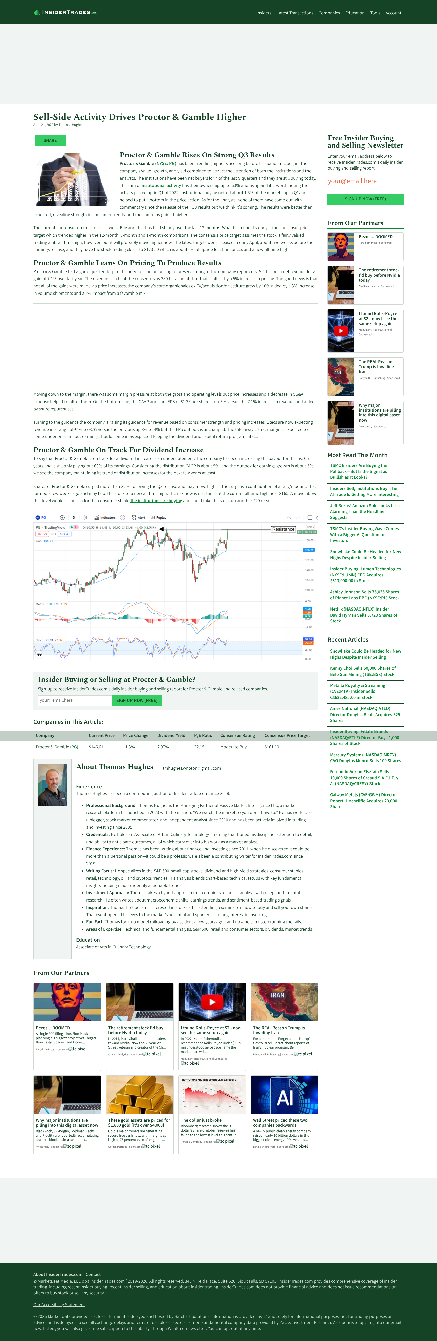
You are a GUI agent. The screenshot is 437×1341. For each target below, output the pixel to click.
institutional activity (161, 186)
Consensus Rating (237, 735)
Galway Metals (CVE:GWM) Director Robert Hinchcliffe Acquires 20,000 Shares (363, 801)
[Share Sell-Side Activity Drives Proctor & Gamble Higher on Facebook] (40, 141)
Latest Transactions (295, 13)
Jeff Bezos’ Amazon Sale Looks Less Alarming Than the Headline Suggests (365, 512)
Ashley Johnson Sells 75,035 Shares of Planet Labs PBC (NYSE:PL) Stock (365, 595)
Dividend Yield (171, 735)
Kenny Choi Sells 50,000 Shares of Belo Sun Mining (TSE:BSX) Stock (363, 671)
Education (355, 13)
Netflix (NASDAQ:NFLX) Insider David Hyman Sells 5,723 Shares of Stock (363, 615)
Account (393, 13)
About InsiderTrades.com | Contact (67, 1275)
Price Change (135, 735)
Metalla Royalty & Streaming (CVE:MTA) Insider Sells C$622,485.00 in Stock (357, 692)
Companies (329, 13)
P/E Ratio (203, 735)
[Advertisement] (185, 63)
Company (45, 735)
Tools (375, 13)
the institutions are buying (156, 501)
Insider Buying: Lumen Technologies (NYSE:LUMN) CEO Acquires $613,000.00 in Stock (365, 575)
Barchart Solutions (191, 1317)
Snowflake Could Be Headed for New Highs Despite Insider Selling (365, 555)
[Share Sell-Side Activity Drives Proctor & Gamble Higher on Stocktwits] (50, 141)
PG (74, 747)
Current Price (102, 735)
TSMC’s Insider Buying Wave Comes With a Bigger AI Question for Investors (364, 535)
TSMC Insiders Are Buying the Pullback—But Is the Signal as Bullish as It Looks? (358, 472)
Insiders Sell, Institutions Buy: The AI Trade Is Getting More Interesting (364, 492)
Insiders (264, 13)
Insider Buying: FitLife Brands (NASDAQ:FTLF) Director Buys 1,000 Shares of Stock (364, 738)
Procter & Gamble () (57, 747)
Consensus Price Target (287, 735)
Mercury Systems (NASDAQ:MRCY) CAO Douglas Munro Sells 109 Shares (365, 758)
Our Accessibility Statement (59, 1305)
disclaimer (189, 1322)
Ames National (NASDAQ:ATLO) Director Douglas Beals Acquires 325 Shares (365, 715)
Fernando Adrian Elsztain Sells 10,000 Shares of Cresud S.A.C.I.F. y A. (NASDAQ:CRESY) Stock (364, 778)
